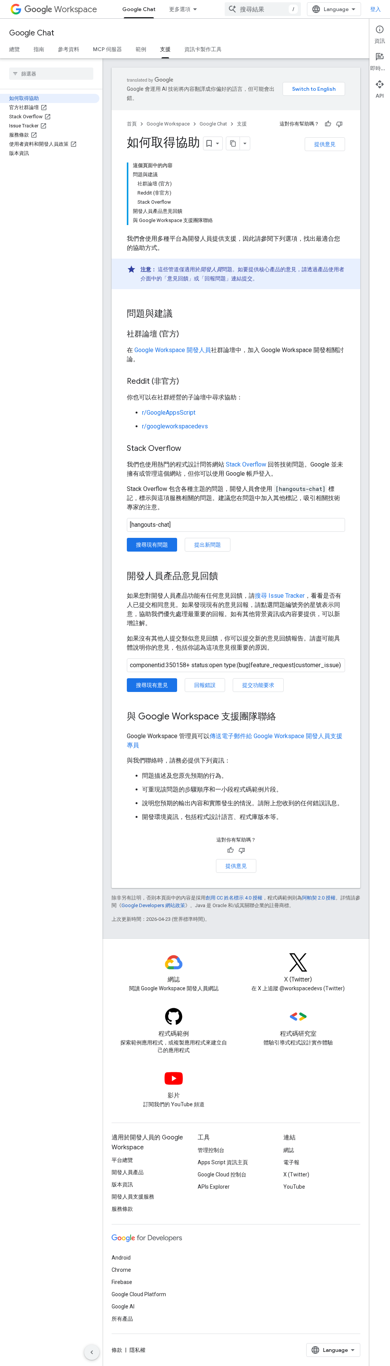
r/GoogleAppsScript (168, 412)
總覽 (14, 49)
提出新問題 (207, 544)
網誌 (288, 1150)
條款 (117, 1350)
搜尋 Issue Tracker (280, 595)
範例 (141, 49)
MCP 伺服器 (107, 49)
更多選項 (179, 9)
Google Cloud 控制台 (222, 1174)
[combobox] (263, 9)
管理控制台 (211, 1150)
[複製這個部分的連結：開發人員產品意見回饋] (225, 576)
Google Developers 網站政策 (153, 905)
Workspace (75, 9)
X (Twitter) (296, 1174)
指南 (39, 49)
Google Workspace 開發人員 (172, 350)
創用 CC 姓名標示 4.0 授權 (234, 898)
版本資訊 (122, 1184)
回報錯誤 (205, 685)
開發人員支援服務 (133, 1197)
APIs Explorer (214, 1187)
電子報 (291, 1162)
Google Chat (138, 9)
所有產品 (122, 1319)
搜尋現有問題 (152, 544)
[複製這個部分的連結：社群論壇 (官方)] (186, 334)
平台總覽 (122, 1160)
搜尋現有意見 (152, 685)
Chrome (121, 1270)
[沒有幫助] (339, 124)
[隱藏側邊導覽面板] (91, 1352)
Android (121, 1258)
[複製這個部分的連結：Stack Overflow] (189, 449)
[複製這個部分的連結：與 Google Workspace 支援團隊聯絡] (283, 717)
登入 (375, 9)
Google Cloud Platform (139, 1294)
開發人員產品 (128, 1172)
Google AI (123, 1306)
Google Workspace (168, 124)
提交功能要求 (258, 685)
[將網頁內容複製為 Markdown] (233, 143)
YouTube (294, 1187)
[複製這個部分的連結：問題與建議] (180, 314)
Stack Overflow (246, 464)
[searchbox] (51, 74)
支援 (165, 49)
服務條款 (122, 1209)
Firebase (122, 1282)
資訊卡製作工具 (203, 49)
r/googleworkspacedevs (175, 426)
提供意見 (325, 144)
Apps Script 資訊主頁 (223, 1162)
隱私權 (137, 1350)
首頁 (132, 124)
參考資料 (68, 49)
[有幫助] (328, 124)
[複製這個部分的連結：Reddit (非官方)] (186, 381)
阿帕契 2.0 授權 (319, 898)
